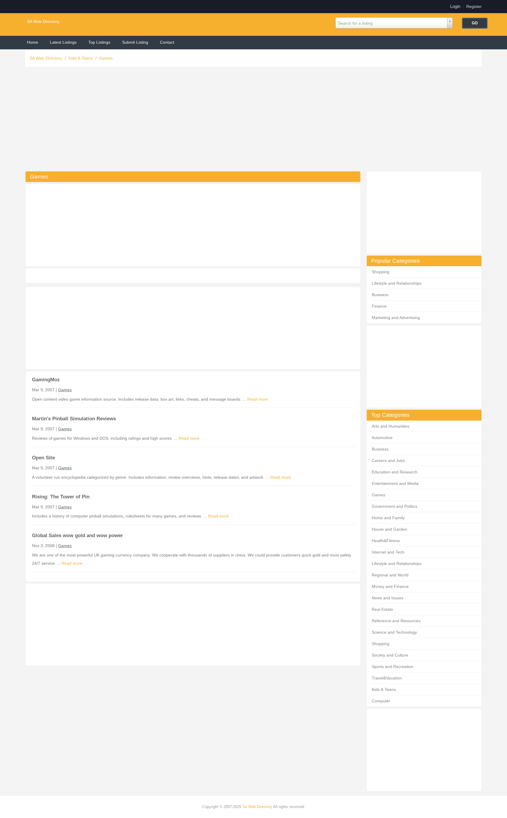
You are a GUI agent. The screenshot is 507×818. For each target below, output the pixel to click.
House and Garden (389, 529)
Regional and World (390, 575)
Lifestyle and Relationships (396, 283)
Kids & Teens (81, 58)
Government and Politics (394, 506)
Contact (167, 42)
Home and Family (388, 517)
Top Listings (99, 42)
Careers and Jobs (388, 460)
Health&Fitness (386, 540)
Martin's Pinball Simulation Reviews (74, 418)
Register (474, 6)
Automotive (382, 437)
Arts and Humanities (390, 426)
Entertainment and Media (395, 483)
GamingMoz (46, 379)
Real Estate (382, 609)
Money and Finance (390, 586)
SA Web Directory (43, 21)
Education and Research (395, 472)
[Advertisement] (253, 120)
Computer (381, 701)
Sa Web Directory (257, 806)
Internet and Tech (388, 552)
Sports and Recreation (392, 666)
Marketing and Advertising (396, 317)
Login (455, 6)
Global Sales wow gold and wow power (77, 535)
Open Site (43, 458)
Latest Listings (63, 42)
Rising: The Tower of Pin (60, 497)
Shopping (380, 271)
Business (380, 294)
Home (32, 42)
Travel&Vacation (387, 678)
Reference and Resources (396, 620)
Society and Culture (390, 655)
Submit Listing (135, 42)
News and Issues (387, 598)
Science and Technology (394, 632)
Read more (257, 399)
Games (106, 58)
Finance (379, 306)
